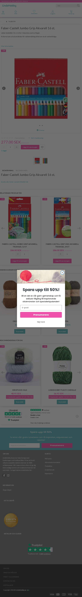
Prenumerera (41, 314)
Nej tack (41, 322)
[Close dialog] (62, 272)
